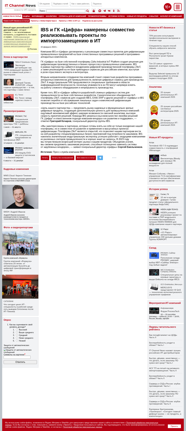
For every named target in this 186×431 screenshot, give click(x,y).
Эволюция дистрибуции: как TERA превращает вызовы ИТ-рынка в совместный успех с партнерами (18, 70)
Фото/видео (38, 16)
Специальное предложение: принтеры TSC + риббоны (16, 121)
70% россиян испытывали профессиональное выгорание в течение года (164, 38)
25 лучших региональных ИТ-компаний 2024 (169, 122)
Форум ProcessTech (170, 311)
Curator (18, 80)
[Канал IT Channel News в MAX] (100, 11)
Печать (45, 158)
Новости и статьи (12, 16)
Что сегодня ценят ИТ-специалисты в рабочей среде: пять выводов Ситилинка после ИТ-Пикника (18, 308)
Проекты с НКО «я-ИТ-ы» (69, 21)
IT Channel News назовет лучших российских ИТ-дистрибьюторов (164, 351)
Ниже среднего (26, 338)
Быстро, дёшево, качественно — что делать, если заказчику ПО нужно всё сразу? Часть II (164, 393)
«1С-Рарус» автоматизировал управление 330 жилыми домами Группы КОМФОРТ (165, 235)
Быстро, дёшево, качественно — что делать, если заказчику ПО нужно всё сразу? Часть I (164, 360)
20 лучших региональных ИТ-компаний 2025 (169, 94)
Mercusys (178, 284)
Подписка (97, 4)
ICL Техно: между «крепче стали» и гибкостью (18, 100)
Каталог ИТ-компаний (171, 16)
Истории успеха (116, 16)
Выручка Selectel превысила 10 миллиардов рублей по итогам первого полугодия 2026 (164, 75)
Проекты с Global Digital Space (44, 21)
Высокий (23, 329)
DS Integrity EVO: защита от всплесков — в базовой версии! (19, 155)
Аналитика (51, 16)
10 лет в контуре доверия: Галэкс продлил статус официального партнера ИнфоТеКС (163, 201)
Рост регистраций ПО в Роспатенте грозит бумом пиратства (161, 55)
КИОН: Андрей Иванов (14, 212)
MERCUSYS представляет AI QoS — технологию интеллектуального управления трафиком (165, 291)
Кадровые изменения (16, 169)
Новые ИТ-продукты (137, 16)
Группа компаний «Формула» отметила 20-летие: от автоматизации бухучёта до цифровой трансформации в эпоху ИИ (18, 266)
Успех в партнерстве (16, 57)
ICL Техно (19, 95)
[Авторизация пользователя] (93, 11)
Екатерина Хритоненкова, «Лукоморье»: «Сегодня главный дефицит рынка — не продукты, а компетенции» (165, 412)
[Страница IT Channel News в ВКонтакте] (109, 11)
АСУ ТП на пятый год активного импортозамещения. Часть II (164, 369)
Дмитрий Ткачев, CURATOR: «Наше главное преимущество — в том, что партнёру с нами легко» (19, 86)
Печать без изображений (62, 158)
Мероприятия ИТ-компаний (165, 303)
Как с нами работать (80, 4)
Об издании (45, 4)
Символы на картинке (14, 354)
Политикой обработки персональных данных (82, 427)
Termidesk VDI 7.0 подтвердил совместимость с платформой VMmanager (163, 147)
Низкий (22, 341)
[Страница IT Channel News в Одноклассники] (113, 11)
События (153, 16)
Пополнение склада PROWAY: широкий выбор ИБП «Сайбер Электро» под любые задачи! (164, 261)
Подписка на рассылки (92, 21)
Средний (23, 335)
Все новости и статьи (86, 158)
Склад (152, 248)
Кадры (26, 16)
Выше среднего (26, 332)
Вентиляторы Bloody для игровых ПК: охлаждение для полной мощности (164, 162)
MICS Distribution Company (167, 271)
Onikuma (172, 272)
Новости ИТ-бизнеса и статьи (16, 21)
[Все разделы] (178, 10)
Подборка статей (60, 4)
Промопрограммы (97, 16)
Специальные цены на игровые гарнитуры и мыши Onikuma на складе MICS (165, 277)
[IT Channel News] (20, 10)
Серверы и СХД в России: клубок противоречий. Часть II (164, 402)
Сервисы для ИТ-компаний (72, 16)
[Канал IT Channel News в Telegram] (104, 11)
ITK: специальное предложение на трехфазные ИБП (18, 137)
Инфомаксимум (167, 308)
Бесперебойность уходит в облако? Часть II (162, 377)
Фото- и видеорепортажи (18, 227)
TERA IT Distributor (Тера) (25, 62)
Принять (174, 426)
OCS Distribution (167, 284)
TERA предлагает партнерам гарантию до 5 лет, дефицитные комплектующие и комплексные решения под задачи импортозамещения (18, 41)
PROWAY (164, 253)
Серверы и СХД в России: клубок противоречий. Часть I (164, 384)
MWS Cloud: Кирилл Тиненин (17, 175)
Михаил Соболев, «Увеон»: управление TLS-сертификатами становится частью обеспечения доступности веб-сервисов (164, 177)
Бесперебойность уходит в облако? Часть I (162, 344)
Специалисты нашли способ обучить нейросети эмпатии (162, 47)
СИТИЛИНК (8, 301)
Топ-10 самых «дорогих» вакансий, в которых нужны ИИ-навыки (164, 65)
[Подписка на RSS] (118, 11)
